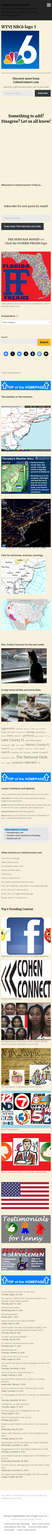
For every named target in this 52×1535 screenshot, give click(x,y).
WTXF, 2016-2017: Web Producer (14, 890)
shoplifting (15, 752)
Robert (42, 748)
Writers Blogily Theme (31, 1519)
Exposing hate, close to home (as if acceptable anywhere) (24, 956)
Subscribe (43, 93)
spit (21, 752)
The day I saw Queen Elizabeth (13, 1336)
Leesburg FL (5, 745)
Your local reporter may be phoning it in (17, 1372)
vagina (8, 763)
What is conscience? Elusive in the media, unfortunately (23, 1172)
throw (3, 763)
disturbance (41, 732)
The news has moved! (10, 1307)
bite (33, 729)
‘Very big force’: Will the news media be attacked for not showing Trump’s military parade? (23, 1299)
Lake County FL (13, 740)
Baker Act (27, 729)
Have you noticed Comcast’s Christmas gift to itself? (22, 1388)
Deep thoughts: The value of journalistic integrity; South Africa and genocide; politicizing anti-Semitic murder (24, 1328)
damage (30, 732)
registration (28, 749)
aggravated (7, 728)
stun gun (27, 752)
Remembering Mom (26, 811)
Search (44, 342)
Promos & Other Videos (11, 870)
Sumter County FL (40, 752)
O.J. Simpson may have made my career (17, 882)
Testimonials (6, 874)
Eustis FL (18, 736)
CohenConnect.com (15, 5)
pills (16, 749)
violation (17, 762)
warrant (30, 762)
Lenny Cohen (6, 794)
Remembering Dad (9, 1350)
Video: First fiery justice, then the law (16, 1417)
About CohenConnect (10, 862)
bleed (37, 729)
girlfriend (28, 735)
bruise (43, 729)
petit (12, 749)
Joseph (41, 736)
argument (19, 729)
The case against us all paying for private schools (21, 1087)
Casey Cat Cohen (8, 732)
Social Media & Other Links (12, 866)
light (13, 745)
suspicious (5, 758)
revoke (36, 748)
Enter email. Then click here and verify (22, 226)
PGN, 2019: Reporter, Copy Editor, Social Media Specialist (24, 886)
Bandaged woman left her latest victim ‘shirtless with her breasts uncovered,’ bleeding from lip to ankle (24, 1042)
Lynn (17, 745)
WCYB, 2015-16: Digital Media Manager (17, 894)
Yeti (39, 763)
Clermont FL (20, 732)
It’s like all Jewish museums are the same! (32, 794)
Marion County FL (38, 745)
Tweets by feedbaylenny (11, 372)
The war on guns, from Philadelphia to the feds (20, 1411)
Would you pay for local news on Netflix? (18, 1321)
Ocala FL (5, 748)
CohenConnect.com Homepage (17, 1524)
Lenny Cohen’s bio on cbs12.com (14, 1356)
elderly (10, 735)
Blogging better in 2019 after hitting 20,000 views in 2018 (24, 1449)
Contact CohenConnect (10, 878)
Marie (22, 745)
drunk (3, 736)
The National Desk (31, 757)
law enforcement (33, 740)
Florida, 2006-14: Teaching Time (14, 897)
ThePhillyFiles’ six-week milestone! (15, 1404)
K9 (45, 736)
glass (36, 736)
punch (21, 748)
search (5, 752)
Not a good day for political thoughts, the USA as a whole (24, 1474)
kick (48, 736)
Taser (13, 758)
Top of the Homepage (10, 858)
